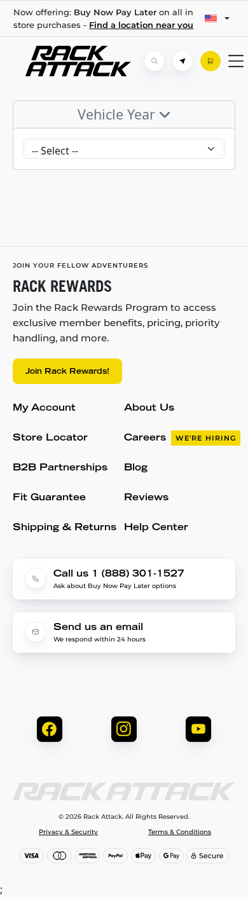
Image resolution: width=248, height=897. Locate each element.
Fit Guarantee (49, 498)
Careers (180, 438)
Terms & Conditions (179, 832)
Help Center (156, 528)
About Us (149, 408)
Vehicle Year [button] (118, 114)
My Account (44, 408)
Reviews (146, 498)
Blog (136, 468)
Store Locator (50, 438)
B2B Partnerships (60, 468)
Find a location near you (141, 25)
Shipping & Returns (64, 528)
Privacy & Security (68, 832)
